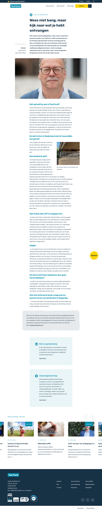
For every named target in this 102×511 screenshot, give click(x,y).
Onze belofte (89, 481)
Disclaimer (80, 508)
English (88, 1)
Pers (58, 484)
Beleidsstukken (89, 484)
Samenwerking (75, 484)
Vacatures (74, 487)
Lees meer (21, 443)
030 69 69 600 (12, 486)
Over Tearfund (75, 481)
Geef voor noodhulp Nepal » (17, 1)
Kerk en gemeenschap (41, 14)
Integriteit (88, 487)
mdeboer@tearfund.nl (36, 325)
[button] (85, 417)
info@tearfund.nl (12, 488)
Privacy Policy (90, 508)
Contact (81, 1)
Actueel (59, 481)
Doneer (94, 255)
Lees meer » (43, 358)
